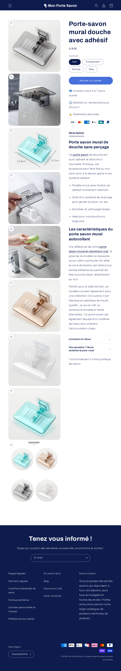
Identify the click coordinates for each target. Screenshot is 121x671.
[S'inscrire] (86, 558)
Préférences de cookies (21, 619)
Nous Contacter (52, 596)
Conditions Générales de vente (22, 590)
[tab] (76, 133)
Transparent (93, 62)
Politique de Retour (19, 600)
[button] (10, 5)
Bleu (91, 69)
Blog (46, 581)
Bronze (76, 69)
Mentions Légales (18, 581)
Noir (74, 62)
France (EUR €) (20, 654)
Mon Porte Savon (75, 656)
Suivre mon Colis (53, 588)
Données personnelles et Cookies (22, 609)
